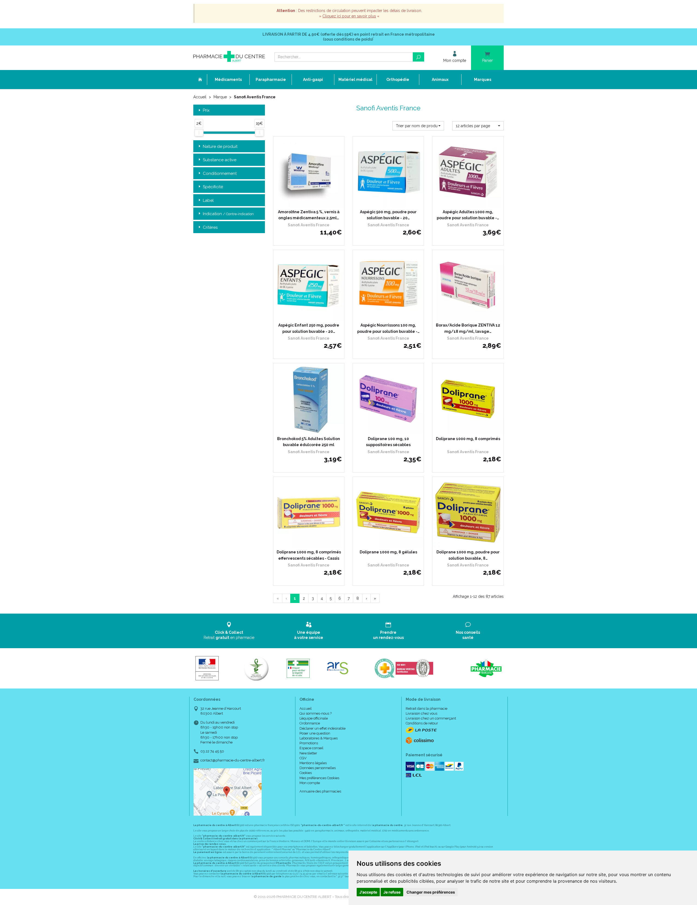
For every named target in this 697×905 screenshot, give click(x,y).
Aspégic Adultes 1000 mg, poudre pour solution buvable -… (468, 215)
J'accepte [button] (368, 892)
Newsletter (308, 753)
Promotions (308, 743)
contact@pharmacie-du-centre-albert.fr (232, 760)
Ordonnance (309, 723)
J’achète (312, 202)
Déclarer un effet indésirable (322, 728)
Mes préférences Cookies (319, 778)
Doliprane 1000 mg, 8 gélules (388, 552)
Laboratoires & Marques (318, 738)
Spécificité (213, 186)
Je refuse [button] (392, 892)
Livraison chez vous (421, 713)
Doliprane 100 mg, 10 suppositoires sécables (388, 442)
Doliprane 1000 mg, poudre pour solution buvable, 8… (468, 555)
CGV (303, 758)
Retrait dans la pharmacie (426, 708)
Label (208, 200)
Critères (210, 227)
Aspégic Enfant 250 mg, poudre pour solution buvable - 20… (308, 328)
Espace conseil (311, 748)
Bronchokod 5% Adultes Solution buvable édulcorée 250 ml (308, 442)
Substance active (219, 159)
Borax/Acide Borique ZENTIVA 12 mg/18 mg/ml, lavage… (468, 328)
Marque (220, 97)
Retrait (229, 634)
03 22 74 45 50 (212, 751)
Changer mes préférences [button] (430, 892)
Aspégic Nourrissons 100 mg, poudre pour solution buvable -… (388, 328)
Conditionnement (220, 173)
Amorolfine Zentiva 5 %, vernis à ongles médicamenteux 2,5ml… (309, 215)
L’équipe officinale (313, 718)
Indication (228, 213)
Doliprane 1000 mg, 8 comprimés (468, 439)
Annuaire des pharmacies (320, 791)
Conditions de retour (422, 723)
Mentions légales (313, 763)
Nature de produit (220, 146)
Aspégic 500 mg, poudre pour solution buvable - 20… (388, 215)
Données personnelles (317, 768)
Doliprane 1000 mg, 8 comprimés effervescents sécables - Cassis (309, 555)
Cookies (305, 773)
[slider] (198, 132)
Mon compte (309, 783)
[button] (418, 125)
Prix (206, 110)
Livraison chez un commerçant (431, 718)
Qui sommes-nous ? (315, 713)
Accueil (199, 97)
